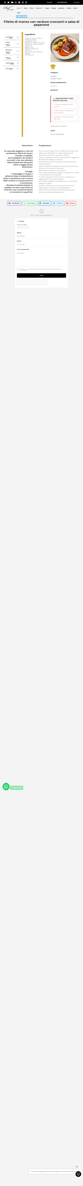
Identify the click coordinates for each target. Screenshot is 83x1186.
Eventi (75, 8)
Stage (47, 8)
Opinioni (39, 8)
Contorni (12, 68)
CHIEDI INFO (16, 788)
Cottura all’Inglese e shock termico (63, 105)
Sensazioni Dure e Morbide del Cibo (63, 118)
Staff (18, 13)
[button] (14, 203)
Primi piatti (12, 44)
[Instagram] (15, 2)
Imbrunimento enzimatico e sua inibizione (64, 112)
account (77, 2)
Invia (41, 275)
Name (19, 233)
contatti (49, 2)
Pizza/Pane (12, 63)
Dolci (12, 57)
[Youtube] (12, 2)
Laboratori (61, 8)
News (26, 8)
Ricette (69, 8)
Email (19, 241)
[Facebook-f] (5, 2)
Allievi (32, 8)
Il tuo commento (23, 249)
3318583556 (63, 2)
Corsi (18, 8)
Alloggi (53, 8)
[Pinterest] (19, 2)
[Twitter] (8, 2)
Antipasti (12, 37)
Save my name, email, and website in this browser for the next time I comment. (40, 269)
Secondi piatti (12, 51)
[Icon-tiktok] (23, 2)
